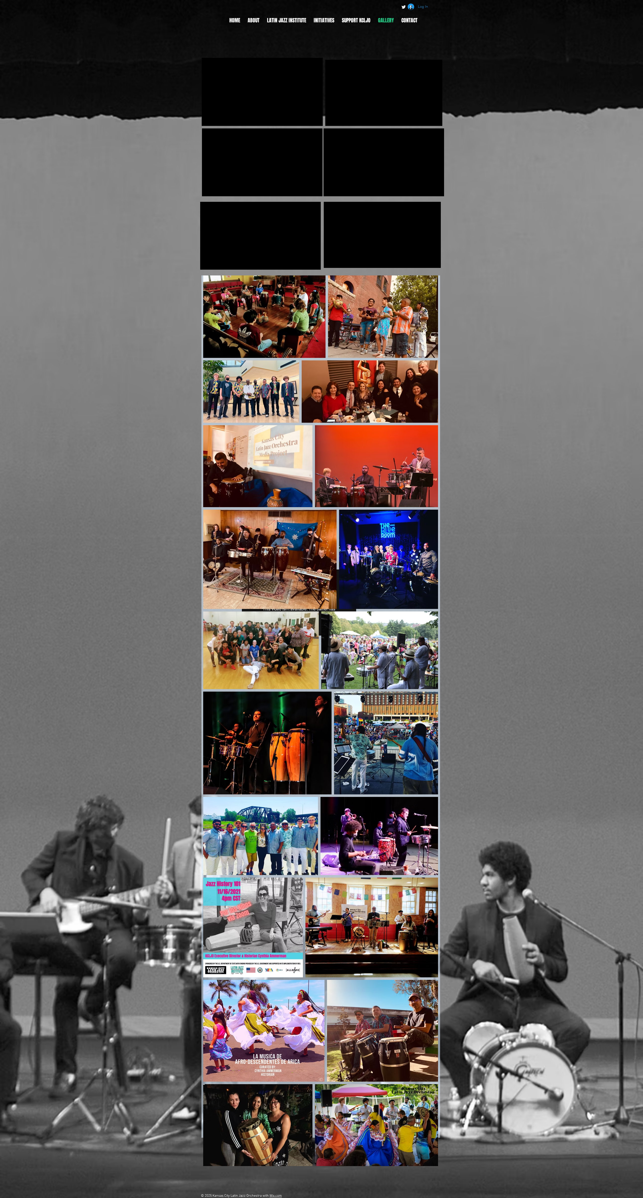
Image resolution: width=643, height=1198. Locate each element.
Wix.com (276, 1196)
